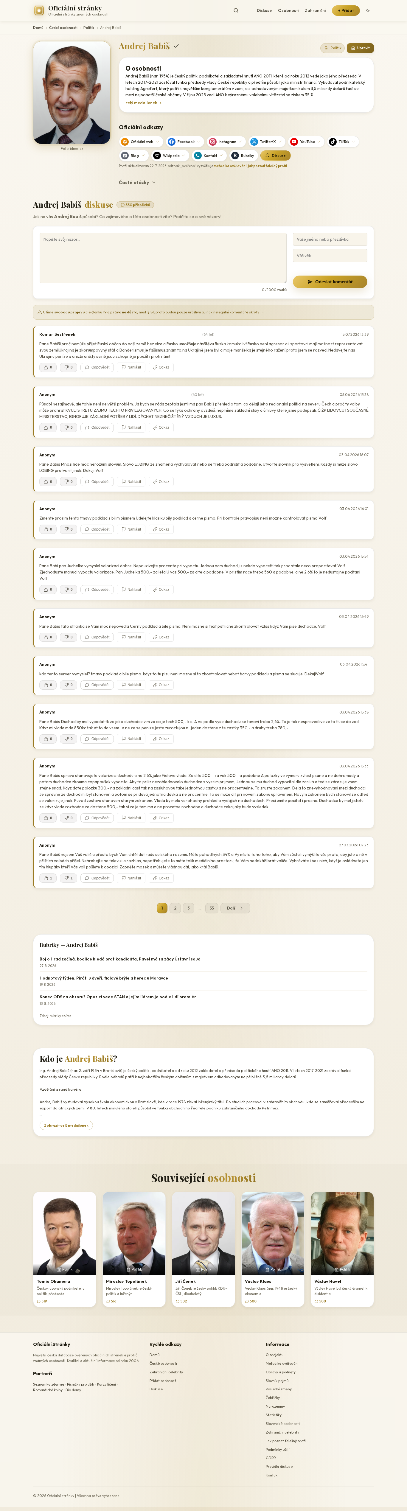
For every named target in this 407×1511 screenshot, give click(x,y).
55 (212, 908)
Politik (88, 27)
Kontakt (210, 155)
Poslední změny (279, 1389)
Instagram (227, 141)
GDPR (271, 1458)
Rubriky (247, 155)
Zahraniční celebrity (166, 1372)
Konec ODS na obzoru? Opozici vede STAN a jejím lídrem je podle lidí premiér (118, 996)
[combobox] (241, 10)
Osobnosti (288, 10)
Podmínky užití (278, 1449)
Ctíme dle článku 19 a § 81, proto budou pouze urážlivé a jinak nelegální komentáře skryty (153, 312)
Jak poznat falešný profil (286, 1441)
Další (231, 908)
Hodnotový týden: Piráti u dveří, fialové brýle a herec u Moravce (104, 978)
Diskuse (264, 10)
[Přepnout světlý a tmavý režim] (368, 10)
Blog (135, 155)
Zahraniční (315, 10)
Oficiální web (142, 141)
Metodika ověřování (282, 1363)
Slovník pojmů (277, 1380)
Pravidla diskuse (279, 1466)
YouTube (307, 141)
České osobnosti (63, 27)
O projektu (275, 1355)
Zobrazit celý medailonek (66, 1125)
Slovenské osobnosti (283, 1423)
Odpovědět (100, 367)
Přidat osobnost (163, 1380)
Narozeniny (275, 1406)
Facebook (186, 141)
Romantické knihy (48, 1390)
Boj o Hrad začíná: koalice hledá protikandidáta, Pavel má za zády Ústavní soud (120, 959)
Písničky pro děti (80, 1384)
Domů (38, 27)
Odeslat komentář (334, 281)
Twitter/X (268, 141)
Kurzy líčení (106, 1384)
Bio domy (73, 1390)
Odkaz (164, 367)
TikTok (344, 141)
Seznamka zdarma (48, 1384)
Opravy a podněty (281, 1372)
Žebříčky (273, 1397)
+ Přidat (346, 10)
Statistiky (274, 1415)
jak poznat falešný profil (267, 166)
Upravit (363, 48)
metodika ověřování (230, 166)
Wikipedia (171, 155)
